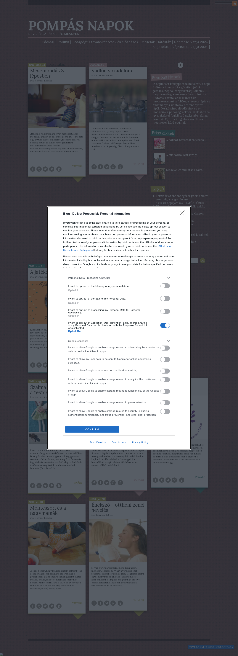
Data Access (119, 442)
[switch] (165, 285)
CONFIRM (92, 429)
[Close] (183, 213)
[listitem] (119, 278)
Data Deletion (98, 442)
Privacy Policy (140, 442)
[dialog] (119, 328)
